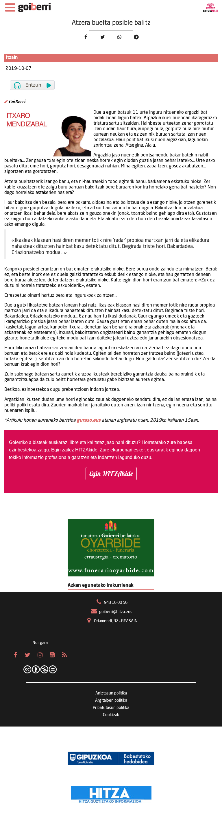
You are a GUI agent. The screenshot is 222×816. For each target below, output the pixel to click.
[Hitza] (111, 792)
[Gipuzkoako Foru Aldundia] (111, 758)
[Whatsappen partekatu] (119, 37)
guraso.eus (89, 420)
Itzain (12, 57)
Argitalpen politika (111, 701)
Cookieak (111, 715)
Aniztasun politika (111, 693)
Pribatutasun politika (111, 708)
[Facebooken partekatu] (85, 37)
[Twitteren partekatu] (102, 37)
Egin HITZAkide (111, 473)
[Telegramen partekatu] (136, 37)
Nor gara (40, 643)
